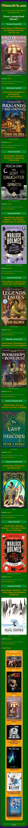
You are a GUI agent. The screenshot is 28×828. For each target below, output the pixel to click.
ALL (3, 10)
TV (5, 10)
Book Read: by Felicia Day (14, 158)
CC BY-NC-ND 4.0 (19, 824)
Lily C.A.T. (14, 693)
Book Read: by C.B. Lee (14, 30)
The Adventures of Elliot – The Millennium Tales (14, 792)
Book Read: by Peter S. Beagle (14, 406)
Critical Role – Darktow (14, 668)
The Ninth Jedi (14, 769)
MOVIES (9, 10)
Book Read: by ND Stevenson (13, 467)
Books (9, 78)
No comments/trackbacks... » (8, 83)
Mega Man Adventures (14, 817)
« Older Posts (6, 648)
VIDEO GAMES (15, 10)
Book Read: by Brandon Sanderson (13, 592)
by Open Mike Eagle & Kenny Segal (14, 742)
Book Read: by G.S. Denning (13, 219)
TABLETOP (23, 10)
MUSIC (14, 12)
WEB (18, 12)
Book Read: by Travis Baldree (14, 94)
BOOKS (10, 12)
